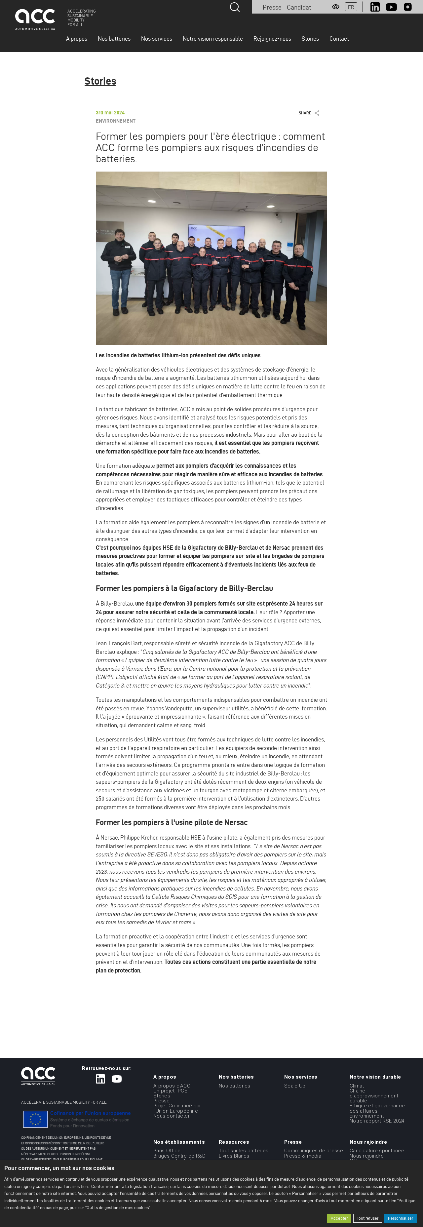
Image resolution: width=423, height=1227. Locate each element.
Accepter (339, 1218)
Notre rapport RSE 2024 (377, 1121)
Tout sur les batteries (243, 1151)
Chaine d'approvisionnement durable (374, 1096)
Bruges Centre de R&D (179, 1156)
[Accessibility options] (336, 7)
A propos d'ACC (171, 1085)
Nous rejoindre (367, 1156)
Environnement (367, 1116)
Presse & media (302, 1156)
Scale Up (294, 1085)
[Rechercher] (234, 7)
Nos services (156, 38)
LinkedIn (375, 7)
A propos (76, 38)
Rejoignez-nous (272, 38)
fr (351, 7)
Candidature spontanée (377, 1151)
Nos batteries (114, 38)
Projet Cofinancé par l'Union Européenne (177, 1108)
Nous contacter (171, 1116)
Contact (339, 38)
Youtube (391, 7)
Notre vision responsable (213, 38)
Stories (310, 38)
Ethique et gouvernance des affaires (377, 1108)
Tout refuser (367, 1218)
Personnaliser (400, 1218)
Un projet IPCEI (171, 1091)
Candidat (299, 7)
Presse (272, 7)
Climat (357, 1085)
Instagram (408, 7)
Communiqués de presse (313, 1151)
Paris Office (166, 1151)
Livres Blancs (234, 1156)
